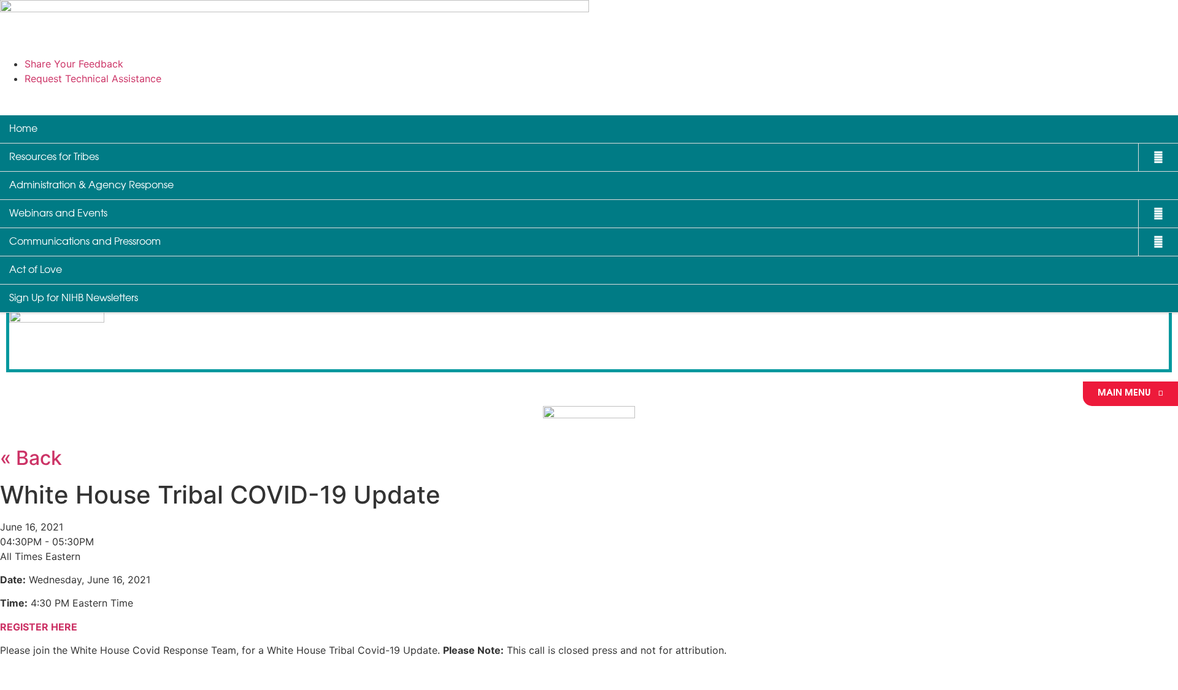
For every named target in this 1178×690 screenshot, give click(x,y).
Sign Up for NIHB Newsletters (73, 298)
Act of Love (35, 270)
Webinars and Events (58, 213)
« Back (31, 458)
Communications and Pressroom (85, 242)
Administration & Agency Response (91, 185)
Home (23, 129)
